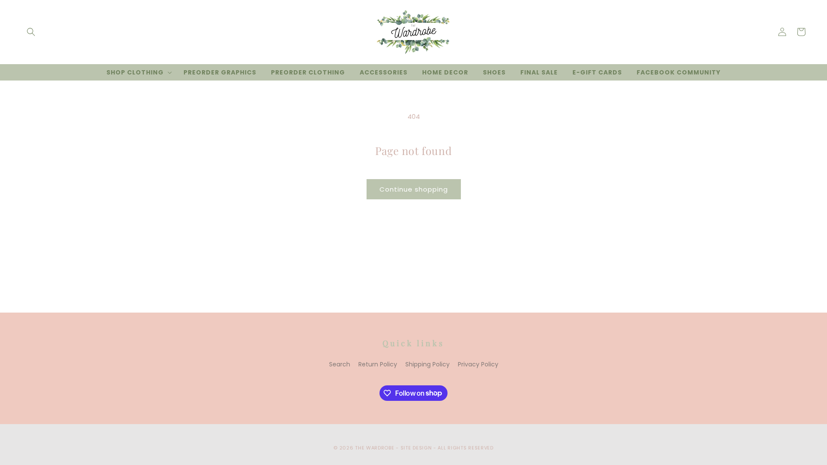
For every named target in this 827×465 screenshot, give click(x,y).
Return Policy (377, 364)
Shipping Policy (427, 364)
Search (339, 364)
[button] (31, 31)
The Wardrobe (374, 447)
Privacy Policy (478, 364)
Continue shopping (413, 189)
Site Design (416, 447)
